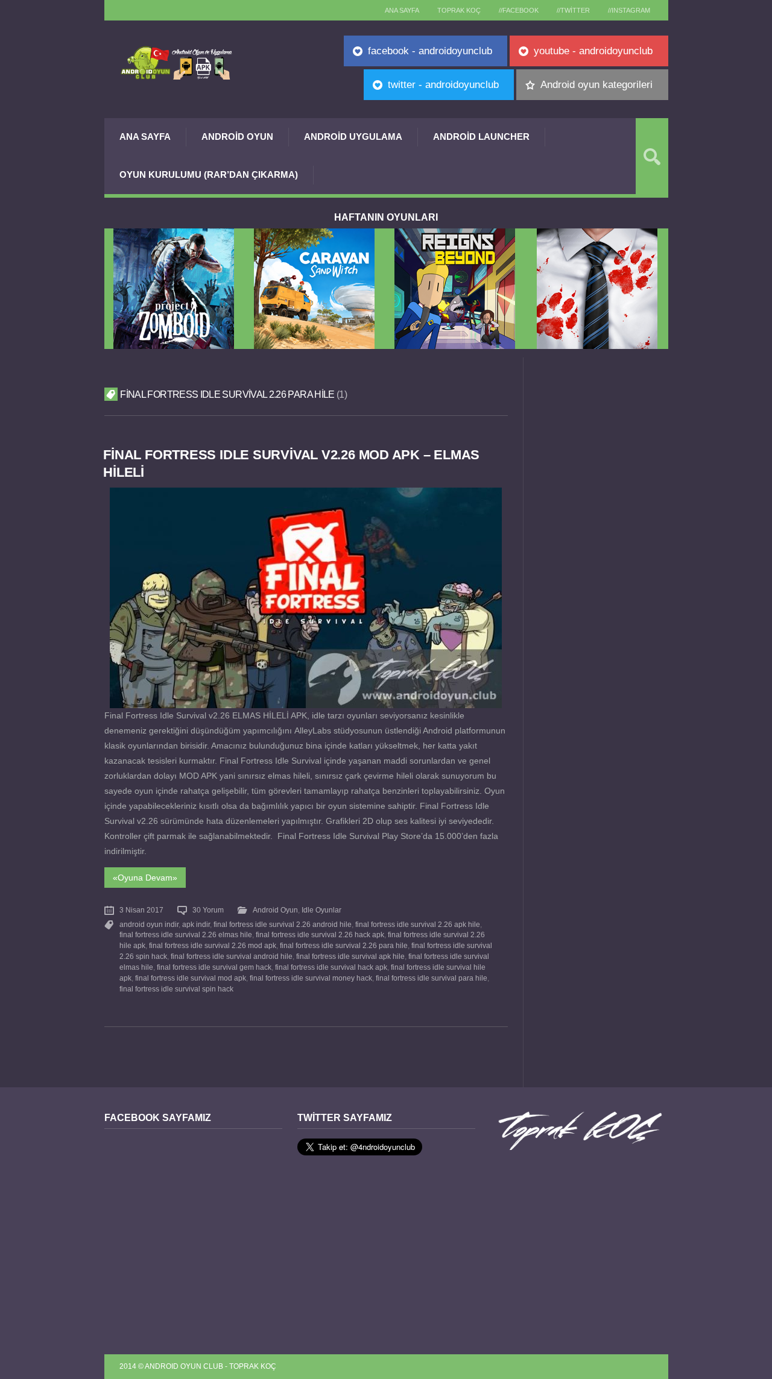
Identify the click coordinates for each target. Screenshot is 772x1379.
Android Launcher (481, 136)
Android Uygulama (353, 136)
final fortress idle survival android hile (232, 956)
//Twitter (573, 10)
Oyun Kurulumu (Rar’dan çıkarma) (208, 174)
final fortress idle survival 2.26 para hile (344, 945)
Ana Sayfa (145, 136)
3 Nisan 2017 (141, 910)
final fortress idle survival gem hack (214, 967)
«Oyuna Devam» (145, 877)
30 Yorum (208, 910)
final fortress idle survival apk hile (350, 956)
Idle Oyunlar (321, 910)
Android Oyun (237, 136)
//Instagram (629, 10)
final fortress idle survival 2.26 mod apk (212, 945)
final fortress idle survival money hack (311, 978)
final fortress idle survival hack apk (331, 967)
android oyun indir (149, 924)
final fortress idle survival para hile (431, 978)
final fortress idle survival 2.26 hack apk (320, 935)
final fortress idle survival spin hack (176, 989)
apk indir (196, 924)
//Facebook (519, 10)
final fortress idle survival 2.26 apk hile (417, 924)
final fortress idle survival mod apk (190, 978)
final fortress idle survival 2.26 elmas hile (185, 935)
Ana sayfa (402, 10)
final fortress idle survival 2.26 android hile (283, 924)
